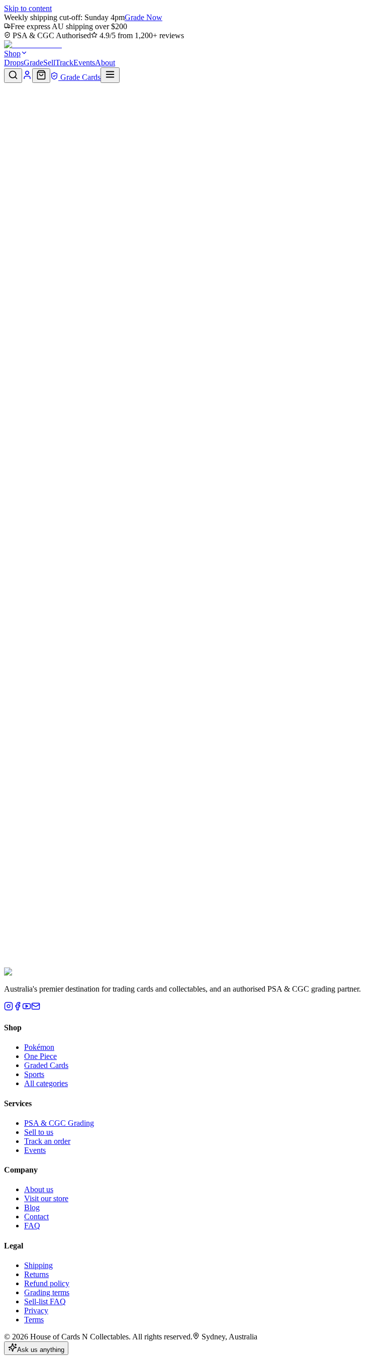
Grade (33, 62)
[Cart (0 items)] (41, 75)
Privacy (36, 1310)
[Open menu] (110, 75)
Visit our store (46, 1198)
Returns (36, 1274)
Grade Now (143, 17)
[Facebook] (17, 1008)
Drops (14, 62)
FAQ (32, 1225)
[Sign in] (27, 77)
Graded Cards (46, 1065)
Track (64, 62)
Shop (12, 53)
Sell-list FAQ (45, 1301)
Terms (34, 1319)
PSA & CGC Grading (59, 1123)
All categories (46, 1083)
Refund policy (46, 1283)
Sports (34, 1074)
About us (38, 1189)
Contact (36, 1216)
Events (84, 62)
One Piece (40, 1056)
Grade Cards (79, 77)
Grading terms (46, 1292)
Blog (32, 1207)
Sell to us (38, 1132)
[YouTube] (26, 1008)
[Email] (35, 1008)
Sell (49, 62)
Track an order (47, 1141)
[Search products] (13, 75)
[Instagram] (8, 1008)
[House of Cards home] (33, 44)
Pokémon (39, 1047)
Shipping (38, 1265)
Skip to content (28, 8)
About (105, 62)
